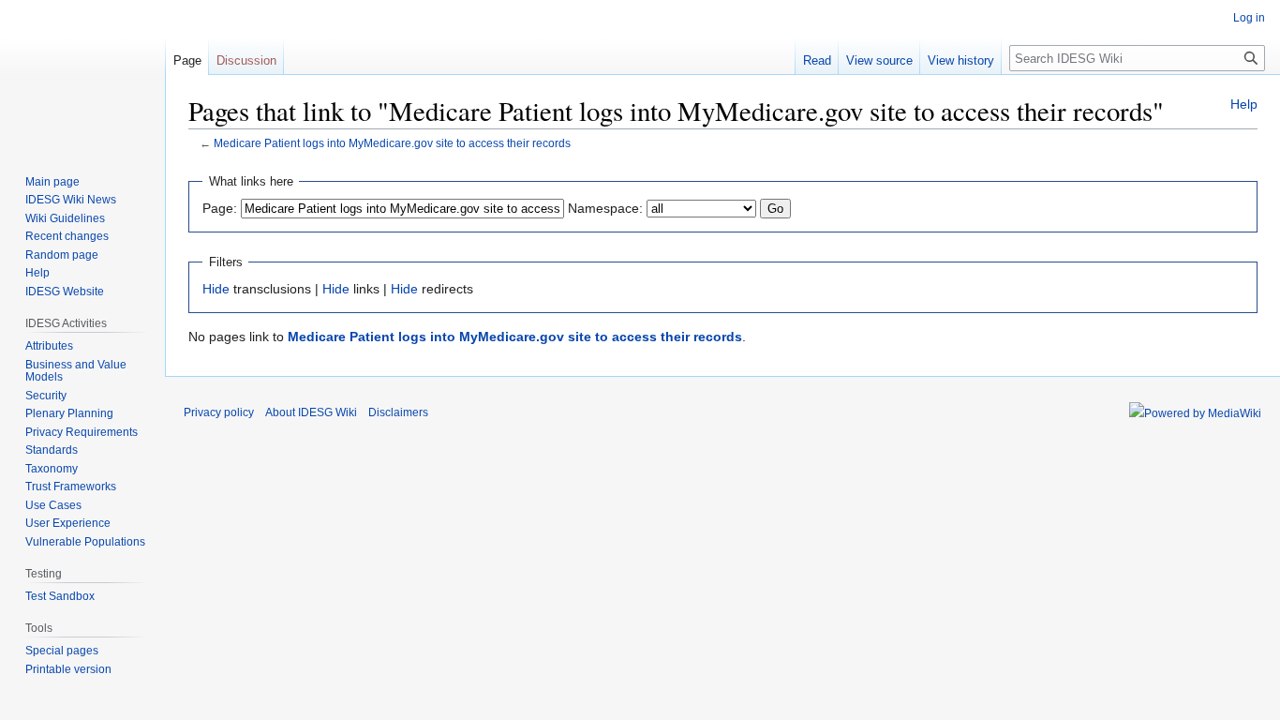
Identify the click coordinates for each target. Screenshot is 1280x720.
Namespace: (605, 208)
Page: (219, 208)
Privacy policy (219, 412)
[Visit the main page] (82, 75)
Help (1244, 104)
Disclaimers (398, 412)
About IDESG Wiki (311, 412)
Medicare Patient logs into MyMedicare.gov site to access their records (392, 143)
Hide (216, 288)
